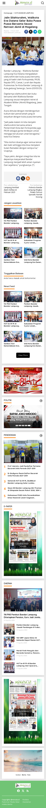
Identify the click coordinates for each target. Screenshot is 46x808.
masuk (16, 278)
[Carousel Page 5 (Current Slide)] (29, 425)
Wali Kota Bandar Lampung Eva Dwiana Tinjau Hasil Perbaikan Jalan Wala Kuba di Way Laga (33, 261)
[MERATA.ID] (23, 3)
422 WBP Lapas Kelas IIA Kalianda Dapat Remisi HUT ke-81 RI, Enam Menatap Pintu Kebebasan (29, 639)
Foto (28, 775)
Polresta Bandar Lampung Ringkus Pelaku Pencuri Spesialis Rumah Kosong (34, 191)
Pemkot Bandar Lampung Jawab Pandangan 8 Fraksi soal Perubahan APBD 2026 (32, 222)
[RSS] (28, 178)
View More (23, 355)
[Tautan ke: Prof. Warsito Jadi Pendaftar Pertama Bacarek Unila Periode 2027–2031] (23, 451)
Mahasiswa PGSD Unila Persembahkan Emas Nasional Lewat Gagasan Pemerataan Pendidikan (24, 496)
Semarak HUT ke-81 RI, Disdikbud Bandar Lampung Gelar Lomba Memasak (21, 482)
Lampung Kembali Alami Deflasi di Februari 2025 (11, 188)
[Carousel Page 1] (17, 425)
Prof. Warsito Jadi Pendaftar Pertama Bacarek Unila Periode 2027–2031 (24, 467)
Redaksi (25, 800)
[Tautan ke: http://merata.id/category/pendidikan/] (41, 435)
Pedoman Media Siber (11, 802)
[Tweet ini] (31, 32)
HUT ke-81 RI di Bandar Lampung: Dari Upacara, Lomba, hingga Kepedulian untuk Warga (11, 241)
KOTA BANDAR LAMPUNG (12, 33)
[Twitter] (23, 178)
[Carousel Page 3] (23, 425)
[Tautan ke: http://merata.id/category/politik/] (41, 400)
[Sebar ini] (26, 32)
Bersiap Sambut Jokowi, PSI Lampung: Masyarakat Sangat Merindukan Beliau (21, 418)
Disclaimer (27, 802)
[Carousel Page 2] (20, 425)
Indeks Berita (7, 804)
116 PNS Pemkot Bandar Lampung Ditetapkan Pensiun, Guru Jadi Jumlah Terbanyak (12, 222)
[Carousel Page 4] (26, 425)
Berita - (24, 775)
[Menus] (4, 3)
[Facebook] (18, 178)
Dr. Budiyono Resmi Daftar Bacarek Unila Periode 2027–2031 (23, 474)
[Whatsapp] (40, 32)
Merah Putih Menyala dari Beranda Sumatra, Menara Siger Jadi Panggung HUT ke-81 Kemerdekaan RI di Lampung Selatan (28, 652)
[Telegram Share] (35, 32)
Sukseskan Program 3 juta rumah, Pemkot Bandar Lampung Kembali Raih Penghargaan (32, 241)
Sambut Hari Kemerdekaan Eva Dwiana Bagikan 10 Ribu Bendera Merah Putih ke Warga (12, 261)
